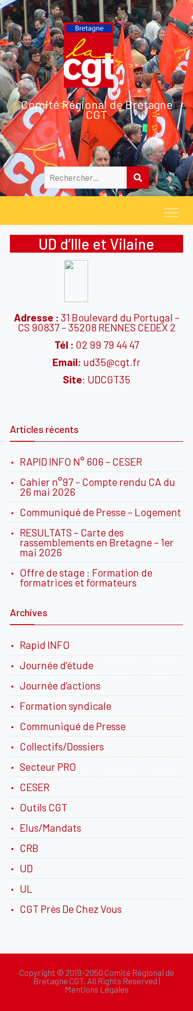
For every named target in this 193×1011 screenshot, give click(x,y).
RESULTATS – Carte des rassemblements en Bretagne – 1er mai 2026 (97, 542)
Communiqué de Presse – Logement (100, 512)
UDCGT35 (108, 379)
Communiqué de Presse (73, 726)
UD (26, 868)
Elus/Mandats (50, 827)
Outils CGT (43, 807)
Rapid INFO (45, 645)
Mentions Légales (97, 989)
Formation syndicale (65, 705)
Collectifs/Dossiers (62, 746)
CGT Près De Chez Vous (71, 909)
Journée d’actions (60, 685)
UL (26, 888)
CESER (34, 787)
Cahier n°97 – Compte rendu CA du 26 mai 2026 (97, 487)
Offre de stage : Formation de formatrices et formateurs (86, 577)
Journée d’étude (58, 665)
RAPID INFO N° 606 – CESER (81, 461)
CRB (29, 848)
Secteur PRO (48, 766)
